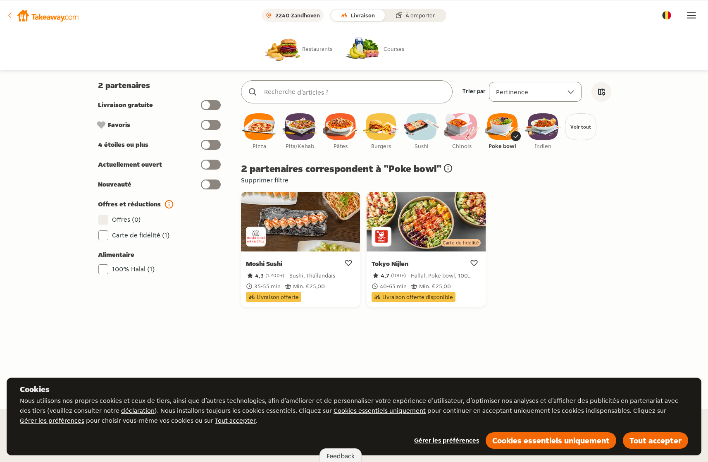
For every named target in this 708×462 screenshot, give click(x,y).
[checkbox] (259, 131)
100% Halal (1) (133, 269)
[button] (43, 15)
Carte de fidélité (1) (141, 235)
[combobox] (355, 92)
